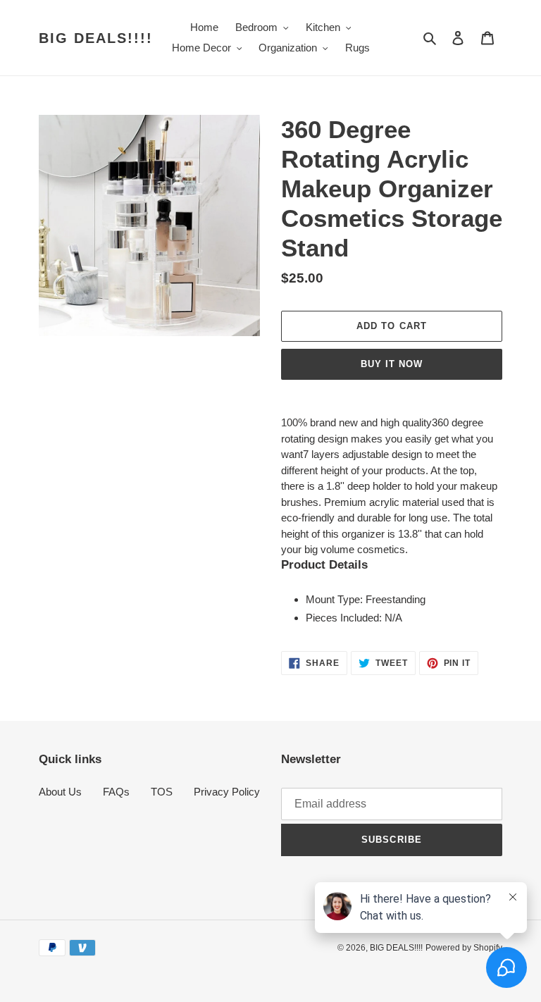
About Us (60, 792)
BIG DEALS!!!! (96, 38)
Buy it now (392, 364)
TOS (162, 792)
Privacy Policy (227, 792)
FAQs (116, 792)
